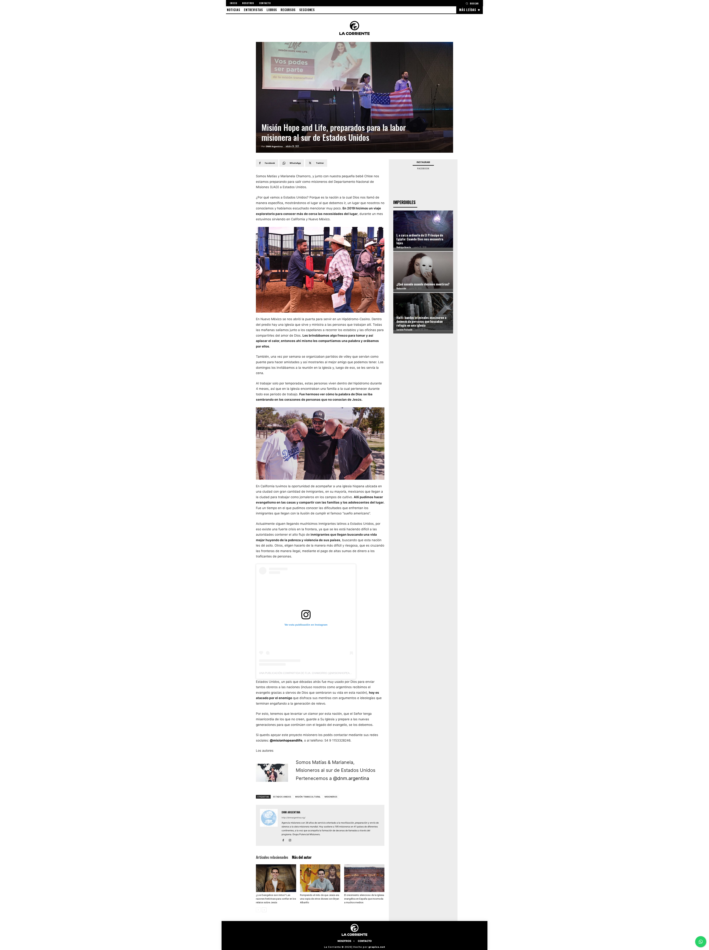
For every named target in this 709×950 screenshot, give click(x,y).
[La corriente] (354, 28)
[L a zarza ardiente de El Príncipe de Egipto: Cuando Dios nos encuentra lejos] (423, 228)
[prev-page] (258, 910)
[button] (472, 3)
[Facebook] (285, 840)
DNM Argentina (274, 146)
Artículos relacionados (272, 857)
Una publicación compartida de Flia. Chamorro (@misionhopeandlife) (309, 673)
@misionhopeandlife (286, 740)
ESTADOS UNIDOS (282, 796)
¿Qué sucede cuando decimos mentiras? (423, 284)
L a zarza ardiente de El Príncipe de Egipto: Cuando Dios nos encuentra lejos (419, 239)
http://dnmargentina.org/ (293, 817)
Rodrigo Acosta (403, 247)
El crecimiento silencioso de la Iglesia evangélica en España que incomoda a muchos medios (364, 899)
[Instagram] (291, 840)
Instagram (423, 162)
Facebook (423, 168)
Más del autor (301, 857)
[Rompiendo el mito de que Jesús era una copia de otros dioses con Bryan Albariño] (320, 878)
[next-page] (264, 910)
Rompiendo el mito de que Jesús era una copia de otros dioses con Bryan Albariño (319, 899)
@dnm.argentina (351, 778)
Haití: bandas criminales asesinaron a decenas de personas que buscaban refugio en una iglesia (421, 321)
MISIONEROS (331, 796)
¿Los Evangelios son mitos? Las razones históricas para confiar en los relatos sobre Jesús (276, 899)
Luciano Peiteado (404, 329)
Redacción (401, 288)
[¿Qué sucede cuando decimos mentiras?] (423, 270)
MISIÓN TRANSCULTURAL (308, 796)
